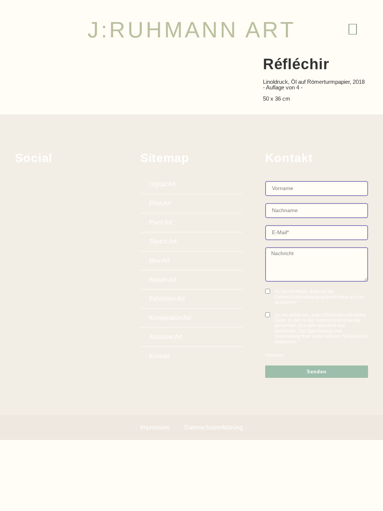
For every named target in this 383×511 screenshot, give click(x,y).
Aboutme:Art (165, 337)
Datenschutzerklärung (213, 427)
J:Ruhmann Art (192, 30)
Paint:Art (160, 222)
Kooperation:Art (170, 318)
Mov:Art (159, 260)
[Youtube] (55, 183)
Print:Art (160, 203)
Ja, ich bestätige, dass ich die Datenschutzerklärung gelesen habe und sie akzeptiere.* (320, 297)
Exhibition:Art (167, 299)
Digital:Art (162, 184)
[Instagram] (38, 183)
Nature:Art (162, 279)
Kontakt (159, 356)
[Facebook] (20, 183)
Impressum (154, 427)
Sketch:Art (163, 241)
